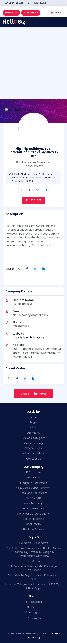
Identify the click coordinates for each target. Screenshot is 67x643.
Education (33, 477)
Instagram (35, 612)
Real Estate (33, 524)
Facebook (35, 602)
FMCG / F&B (33, 498)
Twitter (35, 607)
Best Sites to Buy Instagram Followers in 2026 (33, 577)
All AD (33, 427)
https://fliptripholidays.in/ (28, 337)
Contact (40, 3)
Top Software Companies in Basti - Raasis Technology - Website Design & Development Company (33, 552)
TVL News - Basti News (33, 543)
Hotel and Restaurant (33, 493)
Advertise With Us (17, 3)
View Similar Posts (34, 394)
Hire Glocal (33, 561)
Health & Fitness (33, 529)
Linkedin (35, 618)
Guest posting (33, 443)
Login (33, 422)
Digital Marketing (33, 519)
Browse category (34, 438)
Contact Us (33, 458)
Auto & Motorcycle (33, 508)
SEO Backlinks (33, 448)
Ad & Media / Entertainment (33, 488)
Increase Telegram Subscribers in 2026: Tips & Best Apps (33, 586)
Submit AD (33, 433)
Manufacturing (33, 503)
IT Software (33, 472)
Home (33, 417)
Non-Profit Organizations (33, 513)
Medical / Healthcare (33, 482)
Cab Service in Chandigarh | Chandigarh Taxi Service (33, 568)
